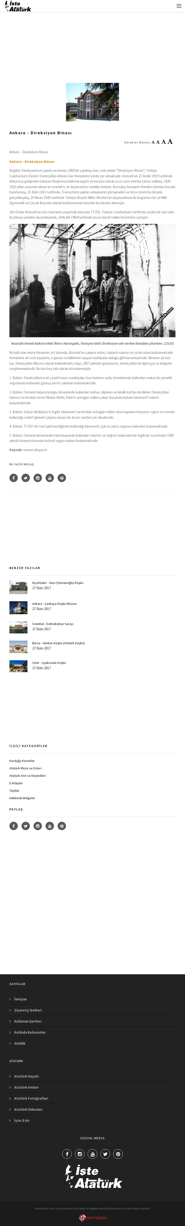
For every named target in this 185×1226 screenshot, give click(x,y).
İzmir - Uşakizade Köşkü (49, 663)
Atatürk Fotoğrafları (31, 1098)
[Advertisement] (92, 42)
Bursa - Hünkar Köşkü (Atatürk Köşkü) (58, 643)
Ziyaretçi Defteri (28, 1010)
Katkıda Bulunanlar (30, 1032)
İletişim (20, 999)
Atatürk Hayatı (26, 1076)
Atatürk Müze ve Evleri (25, 768)
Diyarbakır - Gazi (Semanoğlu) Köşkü (57, 583)
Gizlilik (19, 1043)
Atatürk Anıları (26, 1087)
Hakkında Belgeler (22, 798)
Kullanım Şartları (27, 1021)
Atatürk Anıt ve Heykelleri (27, 775)
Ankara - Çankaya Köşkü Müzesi (54, 603)
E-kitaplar (16, 783)
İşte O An (21, 1120)
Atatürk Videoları (28, 1109)
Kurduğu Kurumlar (22, 761)
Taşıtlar (14, 790)
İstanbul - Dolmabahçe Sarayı (52, 624)
